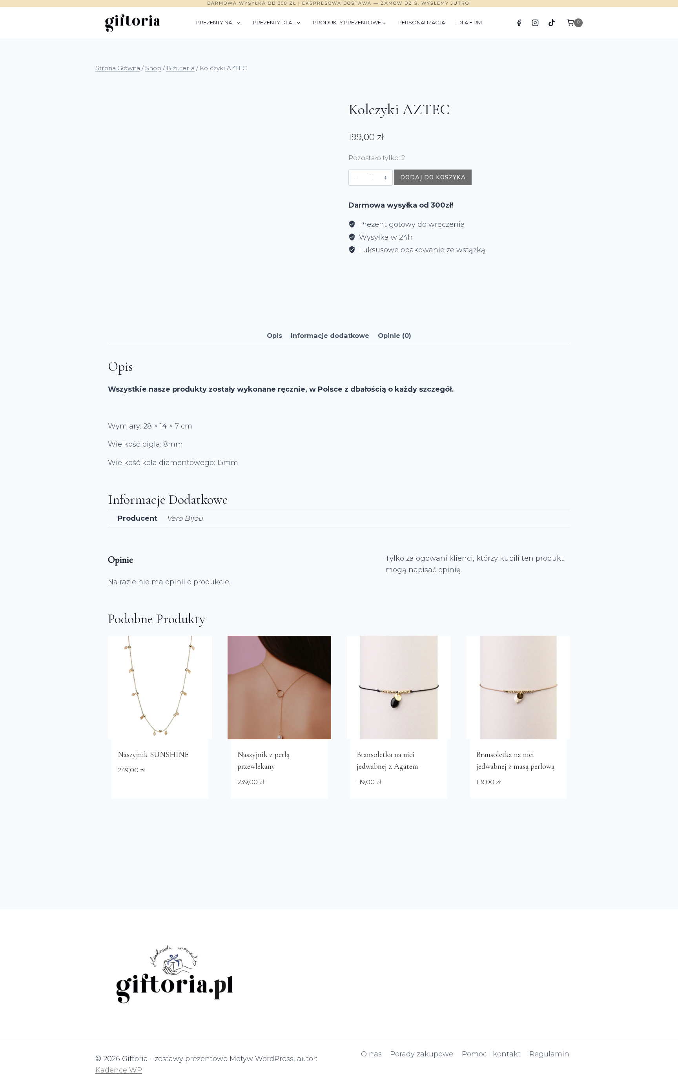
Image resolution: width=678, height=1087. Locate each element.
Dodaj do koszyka (433, 177)
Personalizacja (421, 22)
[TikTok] (552, 23)
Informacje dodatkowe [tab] (330, 335)
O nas (371, 1054)
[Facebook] (519, 23)
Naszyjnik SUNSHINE (153, 754)
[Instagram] (535, 23)
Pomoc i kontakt (491, 1054)
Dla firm (469, 22)
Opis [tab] (274, 335)
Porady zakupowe (421, 1054)
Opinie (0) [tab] (394, 335)
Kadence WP (118, 1070)
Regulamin (549, 1054)
